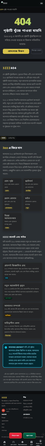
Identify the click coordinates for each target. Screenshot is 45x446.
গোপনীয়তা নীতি (27, 407)
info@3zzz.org (27, 418)
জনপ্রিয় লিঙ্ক (11, 138)
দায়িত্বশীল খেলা (27, 410)
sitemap (4, 430)
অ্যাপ (3, 424)
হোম (1, 9)
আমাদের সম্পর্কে (27, 401)
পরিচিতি (3, 138)
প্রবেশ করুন (5, 421)
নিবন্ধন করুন (36, 50)
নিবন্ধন (3, 418)
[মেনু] (41, 3)
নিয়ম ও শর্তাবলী (27, 404)
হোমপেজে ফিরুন (16, 51)
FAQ (3, 427)
